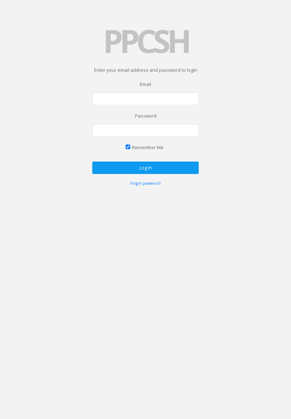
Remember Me (148, 147)
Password (146, 116)
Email (145, 84)
